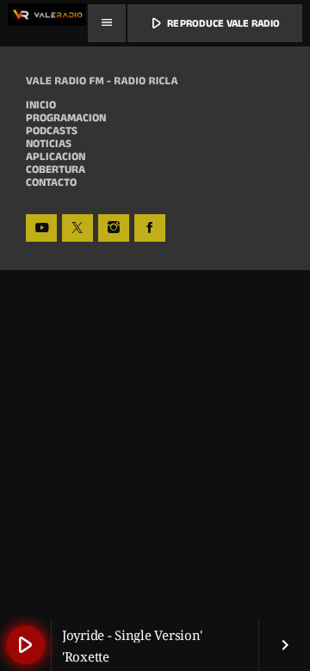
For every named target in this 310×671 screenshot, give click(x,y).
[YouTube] (41, 228)
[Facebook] (149, 228)
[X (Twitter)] (77, 228)
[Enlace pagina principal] (47, 23)
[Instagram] (113, 228)
